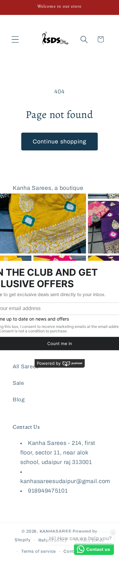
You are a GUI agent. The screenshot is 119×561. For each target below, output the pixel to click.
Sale (18, 383)
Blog (19, 400)
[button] (15, 39)
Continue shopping (59, 141)
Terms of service (38, 551)
